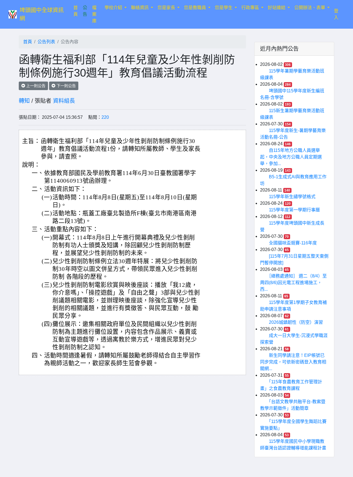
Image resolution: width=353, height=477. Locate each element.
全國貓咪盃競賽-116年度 (293, 243)
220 (105, 117)
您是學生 (224, 7)
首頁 (77, 11)
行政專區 (250, 7)
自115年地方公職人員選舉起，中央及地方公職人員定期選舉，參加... (291, 157)
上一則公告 (35, 85)
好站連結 (277, 7)
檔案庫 (94, 14)
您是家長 (166, 7)
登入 (336, 14)
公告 (85, 11)
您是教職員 (195, 7)
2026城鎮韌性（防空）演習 (296, 322)
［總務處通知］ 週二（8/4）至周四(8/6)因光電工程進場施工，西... (293, 283)
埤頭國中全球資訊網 (42, 14)
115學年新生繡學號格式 (292, 196)
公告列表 (46, 41)
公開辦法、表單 (310, 7)
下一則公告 (65, 85)
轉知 (24, 101)
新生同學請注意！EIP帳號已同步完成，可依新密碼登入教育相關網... (293, 362)
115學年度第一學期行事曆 (294, 209)
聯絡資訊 (140, 7)
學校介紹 (114, 7)
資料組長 (64, 101)
